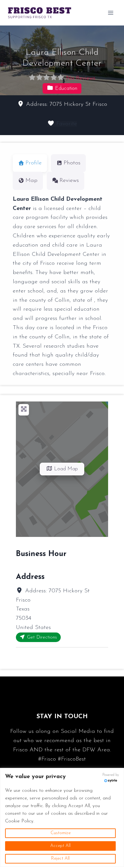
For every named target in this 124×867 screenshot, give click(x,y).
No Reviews (80, 78)
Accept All (60, 845)
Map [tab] (31, 181)
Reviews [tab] (69, 181)
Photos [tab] (72, 163)
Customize (61, 833)
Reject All (60, 858)
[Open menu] (110, 13)
